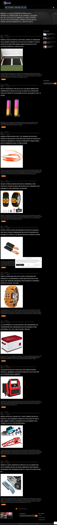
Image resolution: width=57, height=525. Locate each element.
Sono (34, 321)
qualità (32, 85)
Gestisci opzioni (37, 264)
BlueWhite (16, 85)
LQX (21, 366)
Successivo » (25, 508)
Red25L (32, 321)
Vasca (34, 366)
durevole (16, 227)
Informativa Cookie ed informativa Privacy (30, 266)
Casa (6, 321)
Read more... (3, 79)
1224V (2, 366)
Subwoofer (2, 85)
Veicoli (3, 133)
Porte (32, 36)
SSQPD (34, 227)
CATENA (12, 227)
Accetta (20, 264)
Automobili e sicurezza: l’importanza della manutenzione (50, 46)
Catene (14, 227)
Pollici (26, 36)
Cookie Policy (23, 266)
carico (13, 36)
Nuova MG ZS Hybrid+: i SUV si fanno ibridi (51, 42)
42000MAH (7, 366)
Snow (1, 133)
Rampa (34, 36)
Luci (28, 85)
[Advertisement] (50, 64)
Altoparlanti (11, 85)
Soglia (1, 36)
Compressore (11, 321)
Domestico (21, 36)
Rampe (36, 36)
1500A (4, 366)
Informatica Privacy (42, 517)
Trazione (36, 227)
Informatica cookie (42, 519)
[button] (40, 258)
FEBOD (18, 273)
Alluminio (5, 36)
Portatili (30, 36)
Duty (20, 366)
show (36, 85)
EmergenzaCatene (14, 273)
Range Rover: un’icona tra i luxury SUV (51, 38)
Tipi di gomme (10, 7)
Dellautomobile (17, 321)
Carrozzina (16, 36)
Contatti (40, 515)
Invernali (20, 273)
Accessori (3, 227)
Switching (32, 366)
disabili (19, 36)
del (13, 321)
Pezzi (26, 227)
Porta (28, 36)
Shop (25, 7)
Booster (13, 366)
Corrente (18, 366)
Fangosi (22, 227)
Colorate (21, 85)
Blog (22, 7)
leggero (24, 36)
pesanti (24, 366)
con (22, 85)
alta (5, 85)
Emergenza (19, 227)
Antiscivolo (8, 36)
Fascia (26, 85)
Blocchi (10, 227)
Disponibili (20, 321)
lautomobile (26, 321)
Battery (11, 366)
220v (3, 321)
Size (37, 85)
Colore (8, 321)
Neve (24, 227)
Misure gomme (17, 7)
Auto (14, 85)
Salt (27, 366)
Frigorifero (23, 321)
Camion (16, 366)
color (18, 85)
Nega (28, 264)
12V (2, 321)
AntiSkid (6, 227)
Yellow (37, 273)
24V (5, 321)
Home (6, 7)
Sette (34, 85)
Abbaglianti (3, 85)
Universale (34, 273)
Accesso (3, 36)
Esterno (24, 85)
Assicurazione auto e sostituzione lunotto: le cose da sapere (51, 34)
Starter (29, 366)
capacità (11, 36)
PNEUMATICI (28, 227)
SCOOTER (38, 36)
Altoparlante (8, 85)
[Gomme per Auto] (7, 3)
